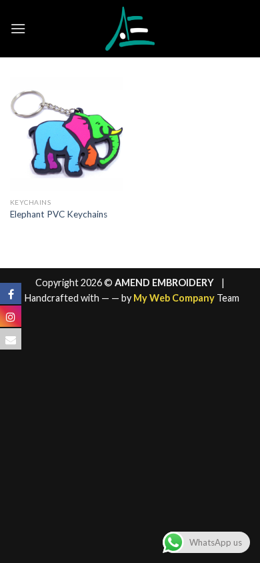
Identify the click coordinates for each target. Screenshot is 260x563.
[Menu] (18, 28)
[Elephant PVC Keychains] (66, 134)
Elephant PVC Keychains (58, 214)
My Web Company (174, 298)
